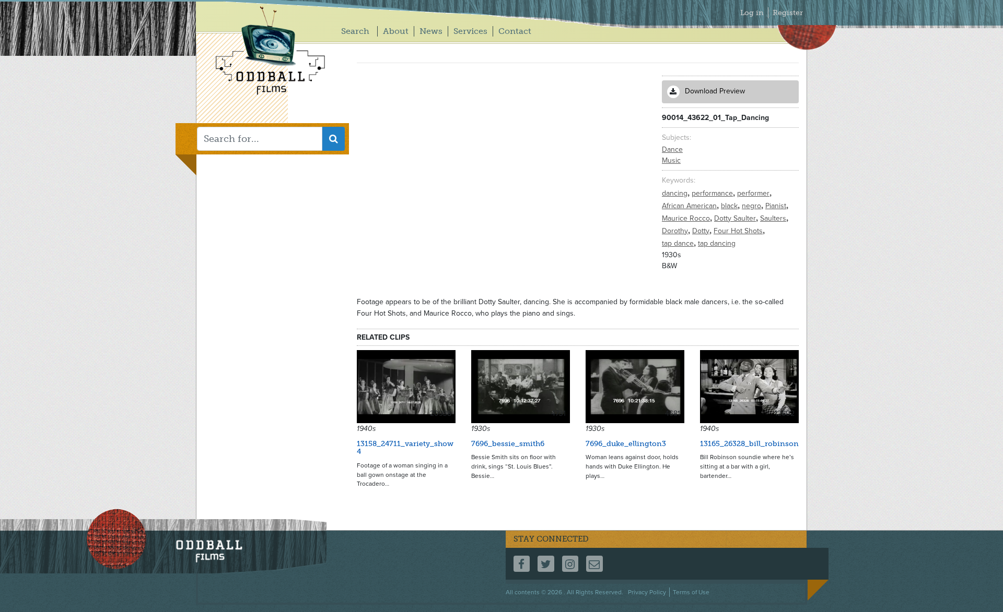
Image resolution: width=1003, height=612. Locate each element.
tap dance (679, 243)
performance (713, 193)
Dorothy (676, 230)
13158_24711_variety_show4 (405, 447)
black (730, 205)
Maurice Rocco (687, 218)
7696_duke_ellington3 (626, 443)
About (396, 31)
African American (690, 205)
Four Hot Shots (739, 230)
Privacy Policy (647, 592)
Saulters (774, 218)
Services (470, 31)
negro (752, 205)
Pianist (776, 205)
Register (788, 12)
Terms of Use (691, 592)
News (430, 31)
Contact (514, 31)
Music (671, 160)
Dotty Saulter (736, 218)
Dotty (702, 230)
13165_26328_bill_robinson (749, 443)
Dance (672, 149)
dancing (676, 193)
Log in (752, 12)
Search (355, 31)
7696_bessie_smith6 (507, 443)
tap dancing (717, 243)
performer (754, 193)
